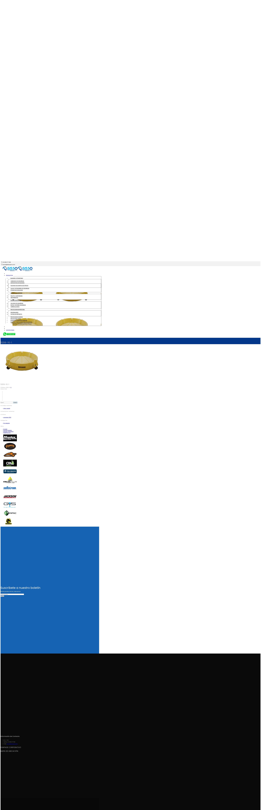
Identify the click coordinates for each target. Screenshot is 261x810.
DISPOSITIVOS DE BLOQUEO (17, 282)
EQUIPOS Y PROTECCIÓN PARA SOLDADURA (21, 322)
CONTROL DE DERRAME (16, 293)
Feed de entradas (7, 430)
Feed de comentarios (8, 431)
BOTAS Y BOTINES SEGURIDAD (18, 305)
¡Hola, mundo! (6, 408)
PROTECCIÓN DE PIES (16, 300)
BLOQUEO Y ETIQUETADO (17, 278)
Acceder (5, 429)
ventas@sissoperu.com (12, 744)
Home (2, 338)
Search (15, 402)
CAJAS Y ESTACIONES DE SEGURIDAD (20, 288)
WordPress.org (6, 432)
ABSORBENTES (14, 297)
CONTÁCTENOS (10, 330)
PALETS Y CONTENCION (16, 296)
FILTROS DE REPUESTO (16, 314)
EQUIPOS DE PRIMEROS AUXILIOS (19, 320)
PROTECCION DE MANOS (17, 317)
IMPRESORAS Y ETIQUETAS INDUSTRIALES (21, 323)
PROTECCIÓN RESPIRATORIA (18, 309)
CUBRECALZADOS (15, 306)
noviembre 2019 (7, 417)
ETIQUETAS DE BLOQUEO (17, 290)
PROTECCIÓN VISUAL (16, 318)
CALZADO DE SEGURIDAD (17, 303)
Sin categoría (6, 423)
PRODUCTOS (9, 275)
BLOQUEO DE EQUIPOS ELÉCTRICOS (19, 285)
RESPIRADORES (14, 312)
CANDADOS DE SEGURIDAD (17, 281)
